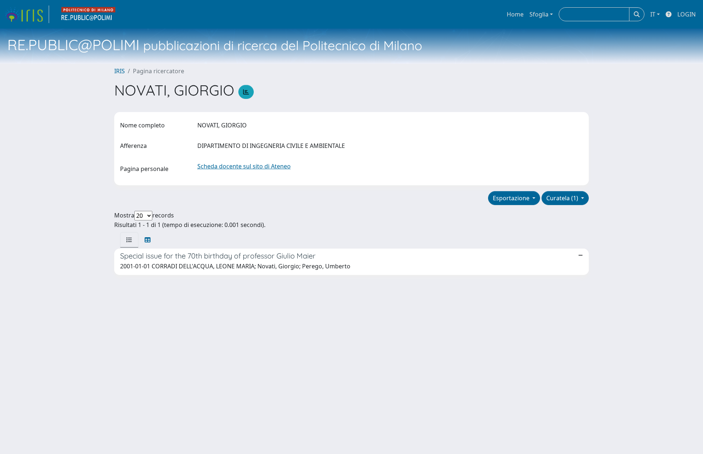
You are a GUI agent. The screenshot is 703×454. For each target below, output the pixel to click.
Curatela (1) (563, 198)
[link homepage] (26, 14)
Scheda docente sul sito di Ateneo (244, 166)
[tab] (129, 240)
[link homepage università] (88, 14)
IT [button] (652, 14)
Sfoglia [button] (538, 14)
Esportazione (512, 198)
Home (515, 14)
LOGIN (686, 14)
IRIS (119, 71)
